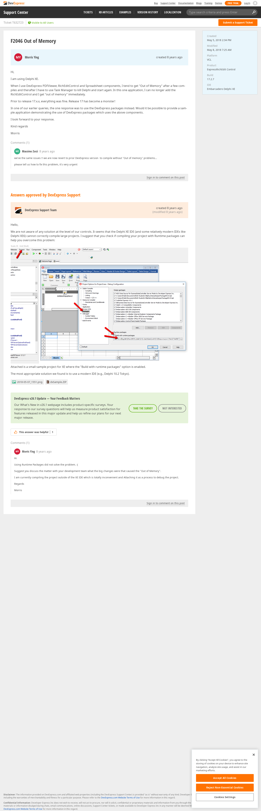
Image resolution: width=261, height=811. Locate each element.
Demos (218, 3)
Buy (156, 3)
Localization (172, 12)
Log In (247, 3)
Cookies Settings (225, 797)
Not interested (172, 408)
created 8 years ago (169, 57)
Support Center (168, 3)
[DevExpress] (14, 3)
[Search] (253, 12)
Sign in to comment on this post (166, 177)
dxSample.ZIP (58, 382)
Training (208, 3)
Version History (147, 12)
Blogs (199, 3)
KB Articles (106, 12)
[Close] (254, 755)
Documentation (186, 3)
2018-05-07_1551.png (29, 382)
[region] (225, 778)
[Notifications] (255, 3)
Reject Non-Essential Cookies (224, 787)
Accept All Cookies (224, 778)
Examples (125, 12)
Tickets (88, 12)
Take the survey (143, 408)
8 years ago (47, 151)
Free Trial (233, 3)
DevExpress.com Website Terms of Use (120, 797)
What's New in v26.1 (33, 405)
